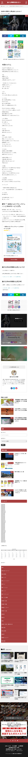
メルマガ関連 (5, 597)
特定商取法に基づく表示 (14, 747)
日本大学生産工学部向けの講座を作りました (7, 686)
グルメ (4, 584)
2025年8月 (3, 514)
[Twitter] (11, 35)
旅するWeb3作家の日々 (14, 2)
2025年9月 (3, 513)
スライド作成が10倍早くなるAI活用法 (20, 698)
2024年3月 (3, 528)
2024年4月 (3, 527)
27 (12, 556)
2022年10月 (3, 542)
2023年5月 (3, 536)
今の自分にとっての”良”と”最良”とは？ (20, 454)
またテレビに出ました (5, 697)
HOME (3, 6)
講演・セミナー (5, 637)
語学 (3, 634)
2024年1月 (3, 529)
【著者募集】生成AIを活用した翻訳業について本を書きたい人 (21, 401)
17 (1, 555)
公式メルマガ (8, 745)
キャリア (4, 577)
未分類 (4, 627)
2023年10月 (3, 532)
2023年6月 (3, 535)
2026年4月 (3, 507)
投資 (3, 614)
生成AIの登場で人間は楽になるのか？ (16, 6)
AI (9, 13)
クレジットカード (10, 490)
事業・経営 (5, 600)
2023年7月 (3, 534)
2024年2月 (3, 528)
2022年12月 (3, 540)
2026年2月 (3, 509)
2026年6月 (3, 506)
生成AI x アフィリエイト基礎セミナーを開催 (21, 673)
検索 (3, 444)
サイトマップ (19, 750)
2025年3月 (3, 518)
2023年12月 (3, 530)
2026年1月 (3, 510)
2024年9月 (3, 523)
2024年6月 (3, 525)
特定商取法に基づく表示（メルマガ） (14, 749)
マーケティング (5, 594)
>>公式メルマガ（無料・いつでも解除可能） (11, 276)
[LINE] (17, 35)
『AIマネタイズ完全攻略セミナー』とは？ (21, 686)
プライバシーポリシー (10, 750)
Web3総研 (14, 745)
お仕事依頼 (20, 745)
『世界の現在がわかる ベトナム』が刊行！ (20, 463)
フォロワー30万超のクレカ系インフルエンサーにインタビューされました (21, 491)
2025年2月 (3, 519)
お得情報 (4, 574)
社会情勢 (4, 630)
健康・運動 (5, 604)
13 (12, 554)
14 (16, 554)
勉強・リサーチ (5, 607)
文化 (3, 617)
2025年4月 (3, 517)
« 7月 (14, 559)
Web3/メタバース (6, 570)
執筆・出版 (11, 481)
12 (9, 554)
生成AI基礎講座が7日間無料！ (7, 672)
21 (16, 555)
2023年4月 (3, 537)
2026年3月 (3, 508)
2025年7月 (3, 515)
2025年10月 (3, 512)
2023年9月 (3, 533)
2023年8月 (3, 533)
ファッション (5, 587)
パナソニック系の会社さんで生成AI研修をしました (21, 661)
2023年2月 (3, 538)
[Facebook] (5, 35)
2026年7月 (3, 505)
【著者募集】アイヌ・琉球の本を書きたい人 (21, 481)
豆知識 (4, 640)
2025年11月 (3, 511)
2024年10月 (3, 522)
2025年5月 (3, 516)
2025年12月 (3, 510)
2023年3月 (3, 537)
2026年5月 (3, 506)
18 (5, 555)
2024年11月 (3, 521)
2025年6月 (3, 515)
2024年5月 (3, 526)
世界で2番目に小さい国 (19, 471)
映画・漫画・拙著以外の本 (8, 624)
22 (20, 555)
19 (9, 555)
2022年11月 (3, 541)
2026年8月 (3, 504)
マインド (4, 590)
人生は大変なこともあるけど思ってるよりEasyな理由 (21, 409)
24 (1, 556)
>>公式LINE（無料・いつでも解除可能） (11, 287)
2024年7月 (3, 524)
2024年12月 (3, 520)
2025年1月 (3, 519)
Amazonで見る (14, 259)
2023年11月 (3, 531)
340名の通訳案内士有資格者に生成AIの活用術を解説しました (21, 419)
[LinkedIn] (23, 35)
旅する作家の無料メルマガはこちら (14, 718)
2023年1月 (3, 539)
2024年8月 (3, 524)
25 (5, 556)
